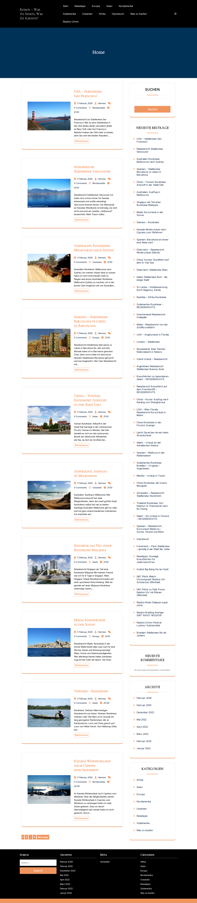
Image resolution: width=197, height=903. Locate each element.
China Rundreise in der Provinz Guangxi (149, 424)
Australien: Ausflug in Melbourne (90, 473)
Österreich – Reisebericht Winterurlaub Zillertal (150, 251)
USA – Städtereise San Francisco (88, 93)
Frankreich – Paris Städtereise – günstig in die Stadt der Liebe (153, 548)
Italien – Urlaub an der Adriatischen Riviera (149, 444)
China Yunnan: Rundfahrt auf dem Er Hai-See (153, 261)
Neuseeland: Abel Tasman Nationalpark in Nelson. (151, 350)
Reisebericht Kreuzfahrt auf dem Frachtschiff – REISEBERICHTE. (152, 389)
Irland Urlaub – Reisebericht (152, 359)
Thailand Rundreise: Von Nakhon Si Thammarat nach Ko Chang (152, 506)
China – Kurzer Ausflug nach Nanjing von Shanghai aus (152, 401)
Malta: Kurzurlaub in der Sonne (89, 622)
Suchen (152, 90)
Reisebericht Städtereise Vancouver (92, 169)
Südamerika (69, 13)
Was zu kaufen (138, 13)
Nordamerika (126, 6)
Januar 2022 (144, 748)
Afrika (102, 13)
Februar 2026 (144, 698)
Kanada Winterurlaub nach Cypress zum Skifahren (92, 765)
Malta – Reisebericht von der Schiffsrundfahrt (152, 326)
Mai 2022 (142, 719)
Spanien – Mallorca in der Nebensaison (151, 454)
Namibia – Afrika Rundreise (151, 297)
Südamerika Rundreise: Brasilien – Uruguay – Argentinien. (149, 465)
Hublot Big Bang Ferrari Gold (152, 569)
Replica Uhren (71, 21)
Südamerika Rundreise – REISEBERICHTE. (150, 306)
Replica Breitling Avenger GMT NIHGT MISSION (150, 614)
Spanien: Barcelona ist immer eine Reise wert (153, 241)
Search (38, 870)
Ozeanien (87, 13)
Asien (109, 6)
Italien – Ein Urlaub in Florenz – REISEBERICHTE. (153, 517)
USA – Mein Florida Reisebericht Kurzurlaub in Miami (151, 412)
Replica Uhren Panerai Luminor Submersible (149, 624)
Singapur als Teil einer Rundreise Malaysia (93, 547)
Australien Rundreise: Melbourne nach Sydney (94, 247)
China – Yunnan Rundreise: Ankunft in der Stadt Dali (90, 400)
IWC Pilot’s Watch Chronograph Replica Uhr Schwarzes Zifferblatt (151, 579)
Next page (43, 837)
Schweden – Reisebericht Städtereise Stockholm (150, 494)
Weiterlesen (81, 141)
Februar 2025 (144, 705)
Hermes (102, 103)
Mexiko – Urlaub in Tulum (151, 475)
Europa (96, 6)
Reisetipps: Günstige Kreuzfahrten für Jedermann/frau (147, 559)
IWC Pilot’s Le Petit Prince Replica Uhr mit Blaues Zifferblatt (151, 592)
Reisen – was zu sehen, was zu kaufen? (31, 13)
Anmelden (105, 862)
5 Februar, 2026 (85, 103)
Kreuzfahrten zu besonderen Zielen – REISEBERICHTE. (153, 378)
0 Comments (80, 107)
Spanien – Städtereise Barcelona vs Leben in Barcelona (91, 321)
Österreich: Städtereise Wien (152, 269)
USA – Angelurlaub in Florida (153, 334)
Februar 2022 (144, 741)
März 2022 (142, 734)
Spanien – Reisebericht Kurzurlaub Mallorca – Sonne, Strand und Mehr (150, 529)
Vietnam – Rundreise (91, 691)
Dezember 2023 (145, 712)
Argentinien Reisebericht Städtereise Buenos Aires (150, 368)
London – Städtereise (148, 341)
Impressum (118, 13)
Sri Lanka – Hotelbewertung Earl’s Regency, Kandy (152, 288)
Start (65, 6)
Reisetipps (80, 6)
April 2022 (142, 726)
